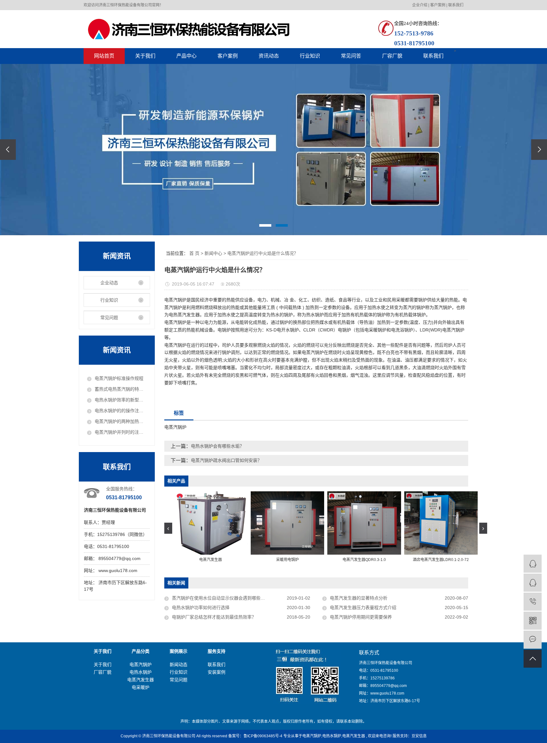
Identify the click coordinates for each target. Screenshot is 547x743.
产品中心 (186, 56)
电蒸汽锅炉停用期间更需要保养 (361, 617)
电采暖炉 (140, 687)
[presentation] (8, 149)
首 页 (194, 253)
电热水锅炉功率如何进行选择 (200, 607)
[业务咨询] (533, 564)
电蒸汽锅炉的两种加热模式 (121, 421)
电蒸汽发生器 (140, 679)
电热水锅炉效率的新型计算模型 (121, 399)
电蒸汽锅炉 (140, 664)
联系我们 (455, 5)
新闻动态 (178, 664)
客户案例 (437, 5)
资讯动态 (269, 56)
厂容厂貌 (392, 56)
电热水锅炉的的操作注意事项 (121, 410)
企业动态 (109, 282)
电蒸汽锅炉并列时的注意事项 (121, 432)
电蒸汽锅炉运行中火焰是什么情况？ (262, 253)
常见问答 (351, 56)
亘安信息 (419, 736)
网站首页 (104, 56)
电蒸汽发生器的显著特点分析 (358, 598)
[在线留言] (533, 640)
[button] (265, 225)
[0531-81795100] (533, 602)
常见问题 (109, 317)
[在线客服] (533, 583)
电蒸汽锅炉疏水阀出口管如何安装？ (226, 460)
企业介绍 (419, 5)
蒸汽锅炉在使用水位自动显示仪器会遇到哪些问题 (220, 598)
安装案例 (216, 672)
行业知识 (310, 56)
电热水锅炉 (140, 672)
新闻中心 (213, 253)
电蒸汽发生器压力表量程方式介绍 (363, 607)
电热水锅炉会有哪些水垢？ (217, 446)
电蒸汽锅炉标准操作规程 (119, 378)
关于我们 (145, 56)
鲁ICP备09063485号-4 (262, 736)
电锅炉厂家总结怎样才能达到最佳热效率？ (214, 617)
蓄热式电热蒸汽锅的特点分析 (121, 389)
